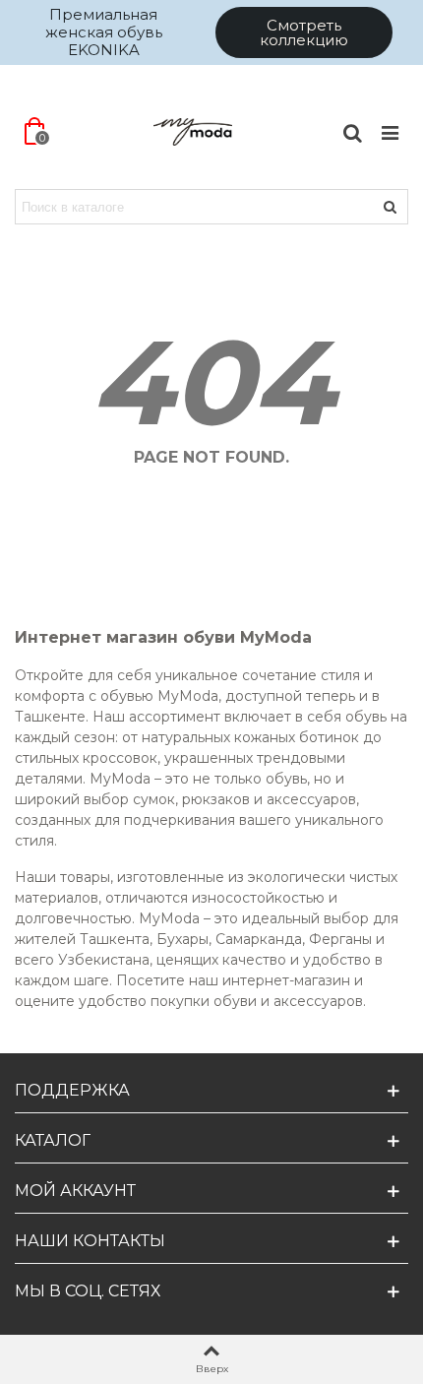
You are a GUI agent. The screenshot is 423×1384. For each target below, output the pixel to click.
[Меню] (389, 132)
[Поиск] (352, 132)
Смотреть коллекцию (304, 32)
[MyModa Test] (193, 132)
